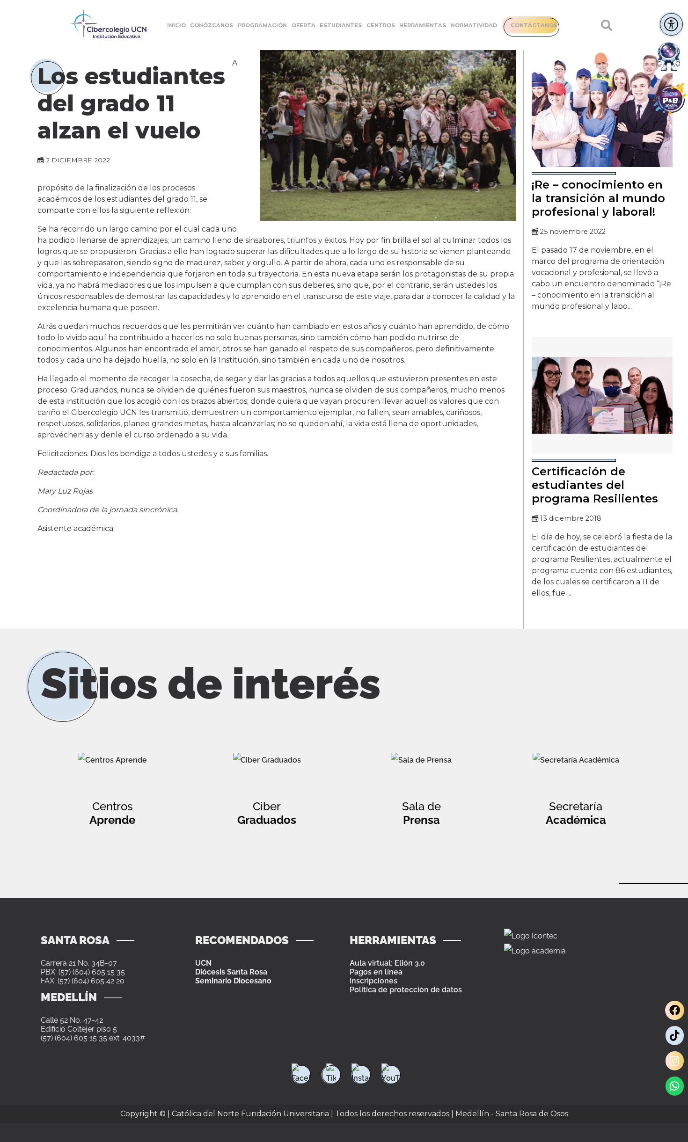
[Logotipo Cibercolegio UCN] (108, 25)
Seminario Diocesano (233, 980)
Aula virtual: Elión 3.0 (387, 963)
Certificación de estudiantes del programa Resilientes (595, 485)
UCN (203, 963)
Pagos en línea (376, 971)
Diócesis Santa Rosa (231, 971)
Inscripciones (373, 980)
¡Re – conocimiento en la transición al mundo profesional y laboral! (598, 198)
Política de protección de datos (406, 989)
